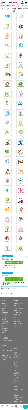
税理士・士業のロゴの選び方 (17, 386)
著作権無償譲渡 (5, 312)
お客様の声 (16, 407)
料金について (5, 310)
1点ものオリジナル (18, 312)
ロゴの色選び (5, 335)
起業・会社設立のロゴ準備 (17, 376)
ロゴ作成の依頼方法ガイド (17, 373)
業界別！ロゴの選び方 (6, 361)
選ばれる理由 (5, 314)
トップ (2, 5)
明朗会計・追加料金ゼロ (19, 308)
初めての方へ (5, 303)
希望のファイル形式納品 (19, 323)
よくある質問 (5, 321)
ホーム (2, 407)
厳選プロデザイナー (18, 305)
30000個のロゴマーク (18, 303)
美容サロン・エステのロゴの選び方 (18, 390)
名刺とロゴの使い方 (16, 380)
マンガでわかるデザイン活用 (5, 337)
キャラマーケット (5, 342)
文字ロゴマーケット (6, 345)
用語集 (3, 359)
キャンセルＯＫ (17, 317)
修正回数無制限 (17, 314)
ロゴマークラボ (5, 348)
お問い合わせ (5, 326)
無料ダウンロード (5, 332)
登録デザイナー (5, 319)
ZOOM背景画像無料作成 (7, 340)
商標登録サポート (17, 326)
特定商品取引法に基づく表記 (17, 357)
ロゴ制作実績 (5, 328)
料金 (11, 407)
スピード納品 (16, 319)
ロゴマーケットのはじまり (17, 351)
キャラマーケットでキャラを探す (14, 278)
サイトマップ (16, 364)
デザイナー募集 (17, 366)
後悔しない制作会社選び (7, 350)
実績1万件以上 (17, 321)
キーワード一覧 (17, 362)
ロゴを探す (7, 5)
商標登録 (4, 317)
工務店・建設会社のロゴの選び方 (18, 401)
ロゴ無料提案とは (16, 369)
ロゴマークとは (5, 353)
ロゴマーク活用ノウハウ (7, 357)
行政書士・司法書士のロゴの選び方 (18, 398)
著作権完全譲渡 (17, 310)
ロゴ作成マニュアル (6, 330)
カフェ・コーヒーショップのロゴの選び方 (19, 394)
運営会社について (17, 354)
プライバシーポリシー (18, 360)
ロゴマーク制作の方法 (6, 355)
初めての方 (7, 407)
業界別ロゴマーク (5, 323)
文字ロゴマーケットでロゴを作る (14, 262)
